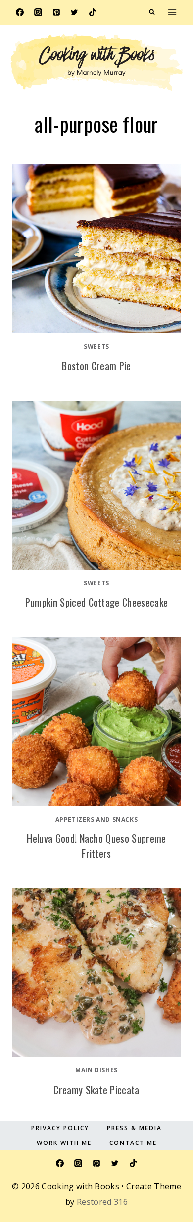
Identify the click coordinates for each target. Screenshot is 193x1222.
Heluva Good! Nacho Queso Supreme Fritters (96, 846)
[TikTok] (92, 12)
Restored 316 (102, 1201)
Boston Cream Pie (96, 365)
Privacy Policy (60, 1128)
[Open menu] (172, 12)
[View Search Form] (152, 12)
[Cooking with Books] (96, 62)
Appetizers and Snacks (96, 819)
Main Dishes (96, 1070)
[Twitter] (74, 12)
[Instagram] (38, 12)
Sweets (96, 346)
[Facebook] (20, 12)
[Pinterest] (56, 12)
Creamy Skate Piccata (96, 1089)
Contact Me (133, 1143)
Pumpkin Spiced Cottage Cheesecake (96, 602)
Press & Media (134, 1128)
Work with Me (64, 1143)
